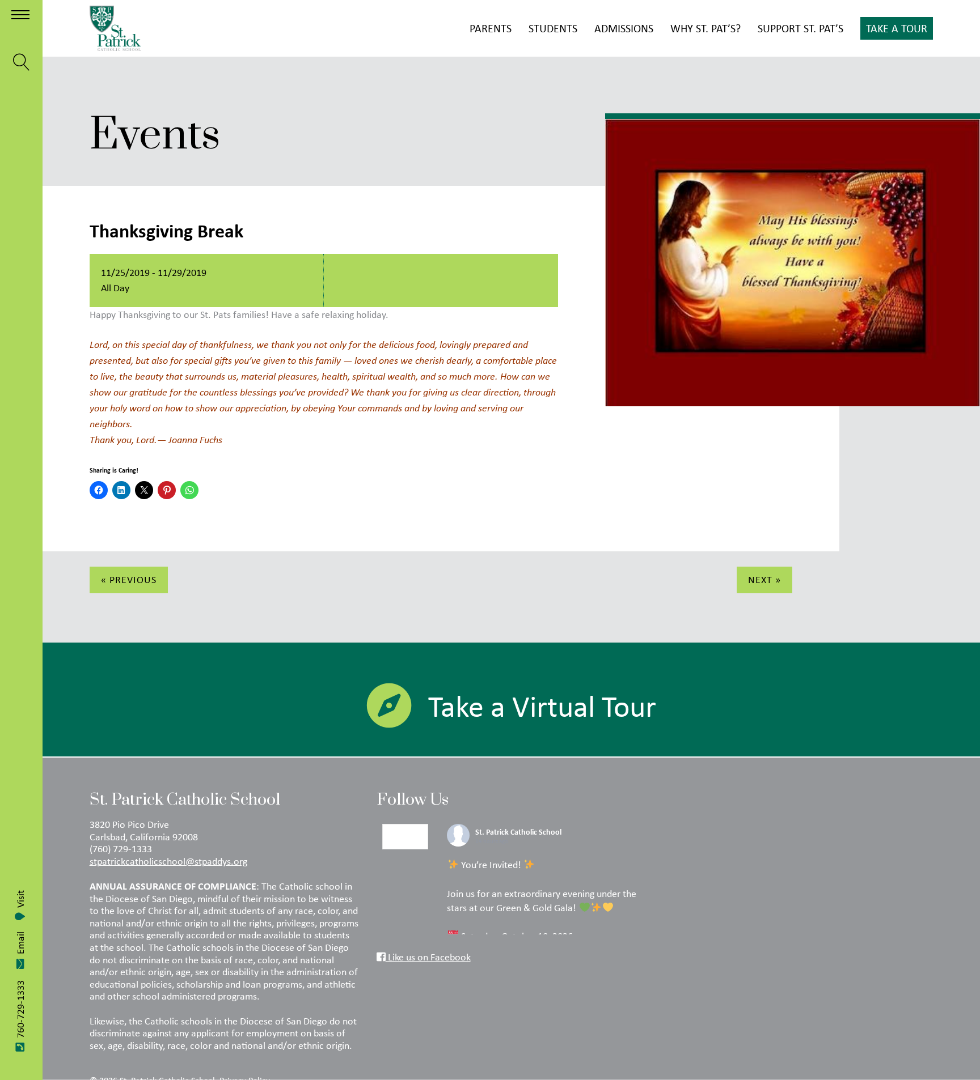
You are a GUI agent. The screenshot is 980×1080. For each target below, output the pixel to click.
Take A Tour (896, 28)
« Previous (129, 579)
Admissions (623, 28)
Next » (764, 579)
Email (20, 943)
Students (553, 28)
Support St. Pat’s (800, 28)
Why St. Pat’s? (705, 28)
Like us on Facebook (428, 957)
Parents (491, 28)
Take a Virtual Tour (542, 706)
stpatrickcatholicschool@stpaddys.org (168, 861)
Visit (20, 899)
